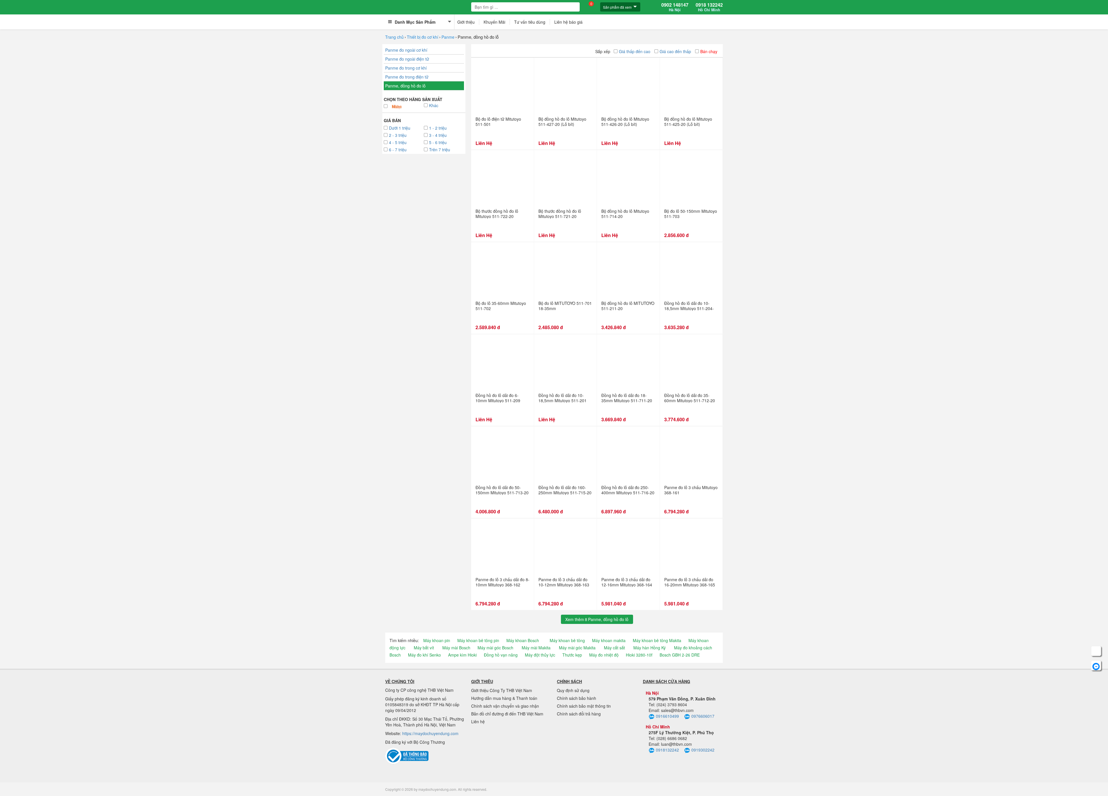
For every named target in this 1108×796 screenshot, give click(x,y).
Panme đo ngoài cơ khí (406, 50)
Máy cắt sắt (614, 647)
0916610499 (667, 716)
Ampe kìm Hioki (462, 655)
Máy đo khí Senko (424, 655)
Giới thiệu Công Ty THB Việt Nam (501, 690)
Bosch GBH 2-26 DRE (680, 655)
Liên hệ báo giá (568, 22)
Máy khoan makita (609, 640)
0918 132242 (709, 7)
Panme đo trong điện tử (406, 77)
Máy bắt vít (424, 647)
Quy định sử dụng (573, 690)
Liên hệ (478, 721)
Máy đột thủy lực (540, 655)
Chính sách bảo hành (576, 698)
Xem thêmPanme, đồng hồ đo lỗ (596, 619)
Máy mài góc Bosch (495, 647)
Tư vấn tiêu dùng (529, 22)
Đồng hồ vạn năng (501, 655)
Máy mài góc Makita (577, 647)
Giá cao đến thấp (675, 51)
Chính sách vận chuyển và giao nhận (505, 706)
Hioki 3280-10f (639, 655)
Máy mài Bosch (456, 647)
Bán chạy (708, 51)
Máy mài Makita (536, 647)
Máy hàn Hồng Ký (649, 647)
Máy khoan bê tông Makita (657, 640)
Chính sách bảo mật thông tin (584, 706)
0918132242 (667, 750)
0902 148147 (674, 7)
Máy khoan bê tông (567, 640)
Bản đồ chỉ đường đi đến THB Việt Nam (507, 714)
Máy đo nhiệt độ (604, 655)
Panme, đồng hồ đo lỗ (405, 86)
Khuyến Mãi (494, 22)
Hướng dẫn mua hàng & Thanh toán (504, 698)
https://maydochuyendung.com (430, 733)
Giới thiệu (466, 22)
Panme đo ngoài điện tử (407, 59)
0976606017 (702, 716)
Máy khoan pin (436, 640)
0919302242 (702, 750)
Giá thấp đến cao (634, 51)
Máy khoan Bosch (522, 640)
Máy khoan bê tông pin (478, 640)
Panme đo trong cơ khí (406, 68)
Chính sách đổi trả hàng (579, 714)
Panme (447, 37)
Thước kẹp (572, 655)
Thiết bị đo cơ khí (422, 37)
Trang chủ (394, 37)
